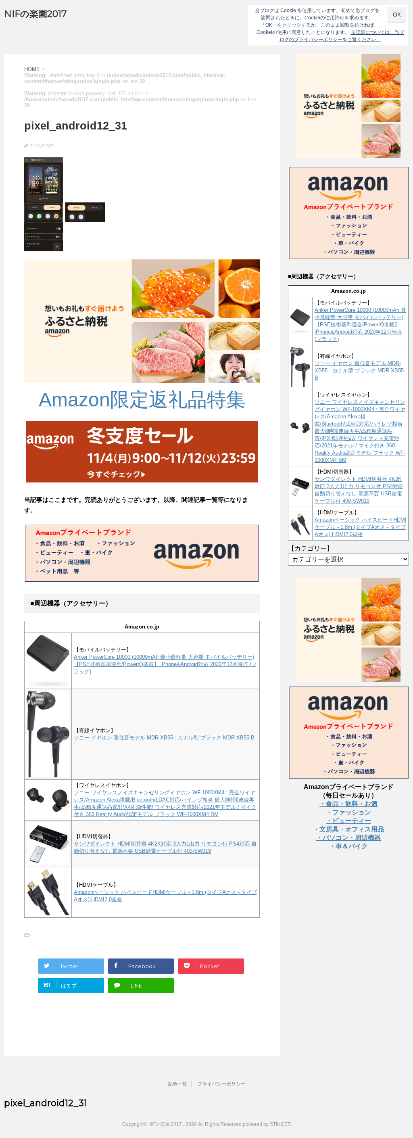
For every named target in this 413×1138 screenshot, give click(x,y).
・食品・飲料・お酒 (348, 803)
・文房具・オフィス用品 (348, 829)
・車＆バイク (348, 846)
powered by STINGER (267, 1124)
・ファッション (348, 812)
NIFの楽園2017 (35, 13)
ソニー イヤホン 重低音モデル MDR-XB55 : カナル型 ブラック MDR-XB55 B (164, 738)
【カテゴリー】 (310, 548)
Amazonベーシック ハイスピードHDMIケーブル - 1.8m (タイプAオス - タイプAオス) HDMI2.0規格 (361, 527)
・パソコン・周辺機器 (348, 837)
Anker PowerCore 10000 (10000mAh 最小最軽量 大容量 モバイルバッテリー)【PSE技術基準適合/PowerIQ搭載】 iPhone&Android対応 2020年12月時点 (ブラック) (165, 664)
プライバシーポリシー (221, 1084)
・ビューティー (348, 820)
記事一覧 (177, 1084)
